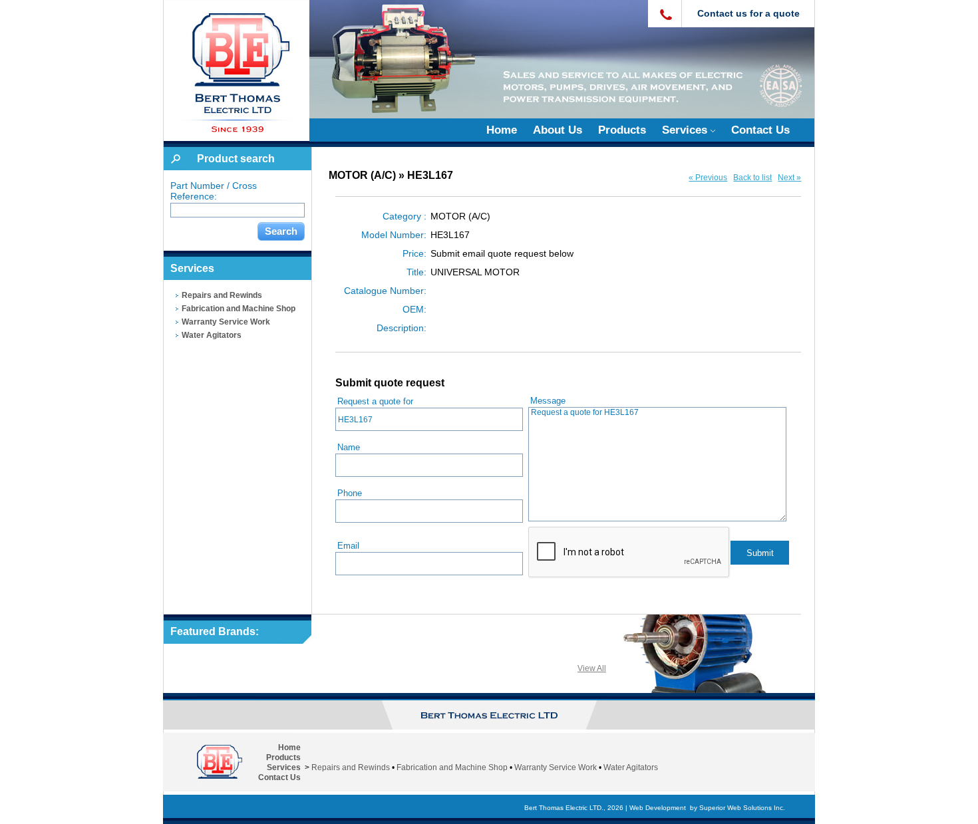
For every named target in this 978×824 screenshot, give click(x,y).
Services (686, 130)
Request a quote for (375, 401)
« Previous (708, 177)
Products (622, 130)
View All (591, 668)
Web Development (657, 807)
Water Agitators (212, 335)
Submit (760, 553)
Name (348, 447)
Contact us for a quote (748, 13)
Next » (789, 177)
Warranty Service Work (226, 322)
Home (501, 130)
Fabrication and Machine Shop (238, 308)
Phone (349, 493)
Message (548, 401)
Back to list (752, 177)
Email (348, 546)
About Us (557, 130)
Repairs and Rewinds (222, 295)
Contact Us (760, 130)
